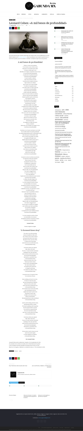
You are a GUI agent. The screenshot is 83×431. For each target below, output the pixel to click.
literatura (58, 154)
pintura (68, 156)
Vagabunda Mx (13, 25)
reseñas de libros (65, 158)
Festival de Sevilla (60, 130)
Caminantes (44, 14)
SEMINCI (57, 160)
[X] (13, 28)
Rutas (29, 14)
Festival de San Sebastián (60, 128)
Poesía (14, 19)
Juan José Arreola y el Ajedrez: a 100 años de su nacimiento (41, 366)
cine (67, 109)
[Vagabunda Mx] (41, 6)
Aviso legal (61, 427)
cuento (66, 115)
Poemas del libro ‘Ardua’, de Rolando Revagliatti (67, 31)
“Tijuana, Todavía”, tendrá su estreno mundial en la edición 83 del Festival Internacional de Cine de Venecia (64, 76)
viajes (62, 162)
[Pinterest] (16, 28)
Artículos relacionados (14, 382)
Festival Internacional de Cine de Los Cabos (63, 138)
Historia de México (64, 152)
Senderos (23, 14)
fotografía (58, 149)
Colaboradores (67, 427)
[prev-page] (10, 400)
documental (64, 117)
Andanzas (36, 14)
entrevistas (59, 119)
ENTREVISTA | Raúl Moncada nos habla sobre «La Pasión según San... (67, 44)
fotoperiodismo (66, 150)
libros (69, 152)
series (61, 160)
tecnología (57, 162)
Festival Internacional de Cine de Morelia (63, 141)
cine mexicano (60, 111)
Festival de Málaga (60, 126)
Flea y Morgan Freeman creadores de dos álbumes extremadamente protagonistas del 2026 (63, 71)
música (57, 156)
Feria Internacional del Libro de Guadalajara (62, 122)
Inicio (18, 14)
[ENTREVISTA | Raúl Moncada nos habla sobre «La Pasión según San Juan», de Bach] (57, 44)
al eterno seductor (22, 57)
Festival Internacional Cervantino (63, 132)
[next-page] (12, 400)
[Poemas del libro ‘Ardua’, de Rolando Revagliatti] (57, 32)
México (65, 154)
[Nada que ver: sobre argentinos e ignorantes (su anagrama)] (44, 389)
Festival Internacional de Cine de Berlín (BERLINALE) (63, 134)
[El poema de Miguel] (15, 389)
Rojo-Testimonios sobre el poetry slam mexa (18, 365)
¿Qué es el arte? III (58, 64)
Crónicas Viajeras (61, 14)
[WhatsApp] (18, 28)
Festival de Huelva (60, 124)
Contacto (72, 427)
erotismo (66, 119)
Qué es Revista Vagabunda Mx (46, 427)
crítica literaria (67, 113)
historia (57, 151)
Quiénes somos (55, 427)
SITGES (65, 160)
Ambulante (58, 110)
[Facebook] (10, 28)
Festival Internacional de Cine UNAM (62, 147)
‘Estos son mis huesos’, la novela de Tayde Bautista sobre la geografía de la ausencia (30, 396)
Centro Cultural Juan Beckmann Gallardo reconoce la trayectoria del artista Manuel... (67, 50)
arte (63, 109)
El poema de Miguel (12, 395)
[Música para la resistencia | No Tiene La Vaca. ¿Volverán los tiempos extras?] (57, 38)
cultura (57, 117)
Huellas (52, 14)
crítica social (59, 115)
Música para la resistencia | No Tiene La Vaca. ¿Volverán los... (67, 38)
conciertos (58, 113)
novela (63, 156)
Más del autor (21, 382)
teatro (69, 160)
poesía (57, 158)
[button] (72, 14)
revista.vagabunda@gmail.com (44, 417)
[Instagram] (41, 421)
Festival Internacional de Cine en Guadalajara (63, 144)
